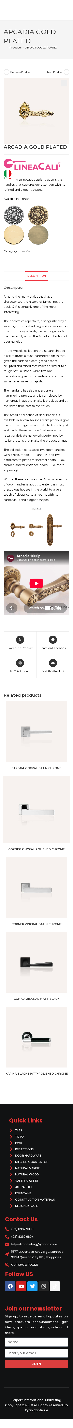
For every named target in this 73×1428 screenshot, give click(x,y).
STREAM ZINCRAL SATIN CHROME (36, 768)
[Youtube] (21, 1286)
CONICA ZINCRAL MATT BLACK (36, 999)
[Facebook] (10, 1286)
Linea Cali (24, 251)
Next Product (55, 71)
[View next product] (66, 72)
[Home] (5, 47)
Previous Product (20, 71)
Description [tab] (36, 275)
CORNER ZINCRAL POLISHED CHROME (36, 849)
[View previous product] (6, 72)
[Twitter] (32, 1286)
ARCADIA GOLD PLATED (41, 47)
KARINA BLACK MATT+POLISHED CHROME (36, 1073)
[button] (64, 83)
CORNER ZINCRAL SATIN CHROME (37, 924)
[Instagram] (44, 1286)
